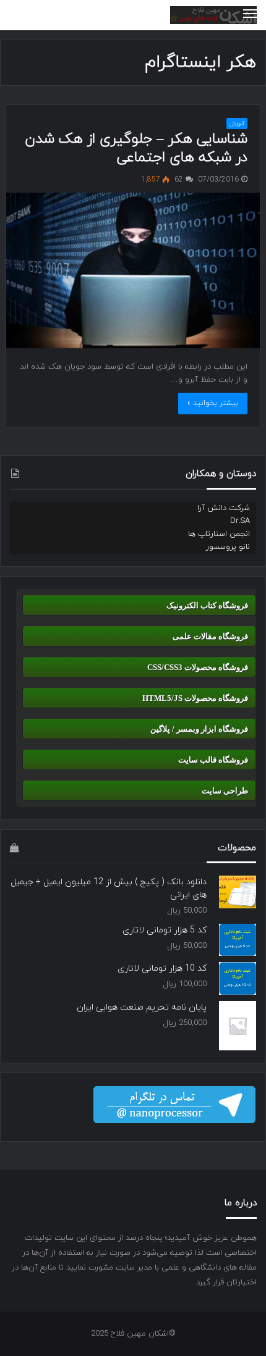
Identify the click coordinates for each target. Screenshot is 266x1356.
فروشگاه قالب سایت (213, 759)
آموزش (237, 124)
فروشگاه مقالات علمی (210, 636)
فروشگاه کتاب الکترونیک (207, 605)
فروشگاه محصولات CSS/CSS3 (197, 667)
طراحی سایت (225, 790)
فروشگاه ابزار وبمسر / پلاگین (199, 729)
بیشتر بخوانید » (212, 403)
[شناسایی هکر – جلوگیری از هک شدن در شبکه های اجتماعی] (133, 270)
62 (180, 180)
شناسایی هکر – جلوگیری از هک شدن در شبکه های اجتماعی (136, 148)
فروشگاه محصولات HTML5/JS (195, 698)
